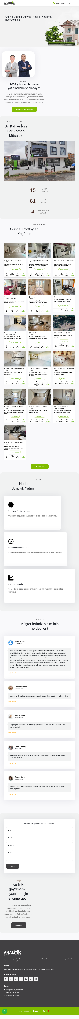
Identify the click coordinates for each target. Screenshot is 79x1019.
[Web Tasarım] (35, 1011)
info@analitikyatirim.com (14, 990)
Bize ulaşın (18, 925)
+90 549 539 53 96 (12, 995)
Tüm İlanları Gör (39, 466)
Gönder (12, 866)
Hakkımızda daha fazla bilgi (24, 109)
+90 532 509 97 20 (12, 992)
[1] (73, 3)
